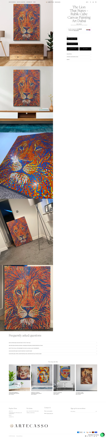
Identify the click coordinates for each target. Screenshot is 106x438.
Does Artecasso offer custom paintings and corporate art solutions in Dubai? (25, 353)
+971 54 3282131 (49, 411)
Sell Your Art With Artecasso (33, 411)
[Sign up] (96, 411)
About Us (11, 411)
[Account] (93, 2)
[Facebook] (85, 436)
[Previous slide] (11, 377)
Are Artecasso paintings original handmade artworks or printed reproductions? (26, 345)
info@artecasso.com (49, 413)
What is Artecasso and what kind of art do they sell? (20, 342)
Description (69, 54)
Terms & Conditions (30, 412)
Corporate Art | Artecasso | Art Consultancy (15, 413)
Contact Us (11, 416)
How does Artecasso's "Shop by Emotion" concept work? (20, 351)
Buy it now (85, 48)
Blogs (10, 415)
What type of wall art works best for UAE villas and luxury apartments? (24, 348)
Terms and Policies (19, 436)
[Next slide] (28, 377)
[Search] (90, 2)
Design (68, 59)
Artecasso (13, 435)
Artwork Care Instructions (72, 56)
